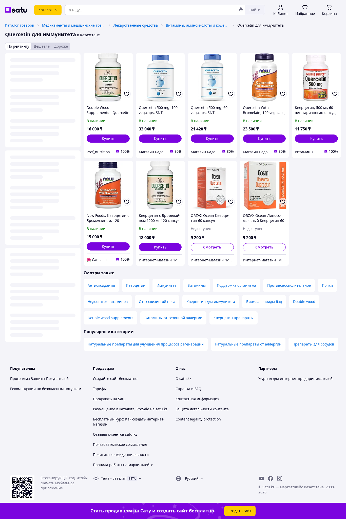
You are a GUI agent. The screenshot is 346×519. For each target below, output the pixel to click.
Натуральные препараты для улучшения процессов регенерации (146, 344)
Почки (327, 285)
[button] (108, 138)
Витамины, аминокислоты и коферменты (197, 25)
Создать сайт (239, 510)
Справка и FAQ (188, 388)
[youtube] (261, 478)
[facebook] (270, 478)
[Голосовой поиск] (241, 10)
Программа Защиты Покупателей (39, 378)
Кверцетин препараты (234, 317)
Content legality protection (198, 419)
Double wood (304, 301)
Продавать (102, 398)
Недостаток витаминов (108, 301)
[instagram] (280, 478)
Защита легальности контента (202, 409)
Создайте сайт (105, 378)
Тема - (113, 478)
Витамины (196, 285)
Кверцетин (135, 285)
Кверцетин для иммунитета (210, 301)
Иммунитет (166, 285)
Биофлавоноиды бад (264, 301)
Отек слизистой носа (157, 301)
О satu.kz (183, 378)
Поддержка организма (236, 285)
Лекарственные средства (135, 25)
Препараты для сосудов (313, 344)
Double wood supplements (110, 317)
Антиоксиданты (101, 285)
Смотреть (212, 247)
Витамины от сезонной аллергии (173, 317)
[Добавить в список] (127, 94)
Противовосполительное (289, 285)
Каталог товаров (19, 25)
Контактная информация (197, 398)
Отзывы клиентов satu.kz (115, 434)
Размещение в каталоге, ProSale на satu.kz (130, 409)
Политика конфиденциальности (121, 454)
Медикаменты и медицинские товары (73, 25)
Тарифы (100, 388)
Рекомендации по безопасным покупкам (45, 388)
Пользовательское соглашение (120, 444)
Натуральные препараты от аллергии (248, 344)
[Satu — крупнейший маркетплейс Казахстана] (16, 10)
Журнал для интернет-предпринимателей (295, 378)
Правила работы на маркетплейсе (123, 464)
